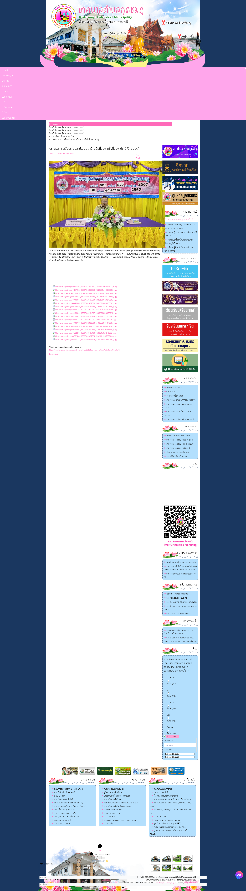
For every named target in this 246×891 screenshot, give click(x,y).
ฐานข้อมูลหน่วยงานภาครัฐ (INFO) (167, 823)
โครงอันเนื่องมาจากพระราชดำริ (166, 795)
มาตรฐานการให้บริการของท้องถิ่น (117, 795)
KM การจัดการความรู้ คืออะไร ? (178, 219)
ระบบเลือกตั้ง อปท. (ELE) (64, 820)
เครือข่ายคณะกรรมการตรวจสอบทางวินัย (120, 820)
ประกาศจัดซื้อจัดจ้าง (174, 395)
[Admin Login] (100, 851)
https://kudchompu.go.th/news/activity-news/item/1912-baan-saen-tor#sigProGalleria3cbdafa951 (84, 350)
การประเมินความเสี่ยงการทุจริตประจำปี (181, 602)
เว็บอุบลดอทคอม (190, 883)
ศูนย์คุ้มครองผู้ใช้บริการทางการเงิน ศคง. (170, 827)
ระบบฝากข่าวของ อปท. (63, 823)
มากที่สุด (170, 677)
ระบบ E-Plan (59, 795)
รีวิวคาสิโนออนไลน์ (142, 842)
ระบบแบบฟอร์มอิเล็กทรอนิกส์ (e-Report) (70, 806)
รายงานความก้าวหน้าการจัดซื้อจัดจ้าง (181, 400)
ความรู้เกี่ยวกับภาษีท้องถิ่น (176, 456)
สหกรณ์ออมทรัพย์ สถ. (113, 799)
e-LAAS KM (109, 816)
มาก (168, 690)
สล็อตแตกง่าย (112, 842)
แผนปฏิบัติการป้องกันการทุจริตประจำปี (181, 562)
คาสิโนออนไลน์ (129, 842)
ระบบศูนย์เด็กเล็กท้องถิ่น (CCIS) (66, 816)
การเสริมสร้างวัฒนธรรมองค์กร (178, 613)
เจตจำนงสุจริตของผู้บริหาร (177, 593)
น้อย (169, 715)
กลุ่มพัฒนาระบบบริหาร (113, 809)
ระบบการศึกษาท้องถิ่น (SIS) (65, 813)
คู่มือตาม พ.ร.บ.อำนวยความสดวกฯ (168, 820)
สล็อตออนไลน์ (102, 842)
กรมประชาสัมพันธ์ (161, 792)
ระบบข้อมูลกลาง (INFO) (63, 799)
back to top (53, 354)
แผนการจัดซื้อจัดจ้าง (174, 387)
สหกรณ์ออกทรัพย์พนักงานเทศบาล (117, 806)
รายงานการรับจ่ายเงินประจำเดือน (179, 439)
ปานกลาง (171, 702)
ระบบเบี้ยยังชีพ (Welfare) (64, 809)
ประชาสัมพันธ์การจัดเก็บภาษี (177, 452)
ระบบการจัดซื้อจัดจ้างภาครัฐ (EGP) (68, 788)
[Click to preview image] (107, 247)
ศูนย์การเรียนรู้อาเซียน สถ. (114, 788)
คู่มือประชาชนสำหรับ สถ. (114, 792)
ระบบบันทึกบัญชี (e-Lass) (64, 792)
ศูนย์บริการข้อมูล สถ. (112, 813)
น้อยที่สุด (170, 727)
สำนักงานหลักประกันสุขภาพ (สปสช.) (68, 802)
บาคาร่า (120, 842)
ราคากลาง (170, 391)
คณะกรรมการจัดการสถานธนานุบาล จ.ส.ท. (121, 802)
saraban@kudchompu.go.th (166, 883)
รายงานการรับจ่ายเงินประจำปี (178, 448)
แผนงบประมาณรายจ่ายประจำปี (178, 435)
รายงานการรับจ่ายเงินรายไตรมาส (179, 443)
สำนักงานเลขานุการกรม (163, 788)
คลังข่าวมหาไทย (160, 816)
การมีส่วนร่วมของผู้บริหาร (176, 597)
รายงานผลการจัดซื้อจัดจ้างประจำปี (180, 419)
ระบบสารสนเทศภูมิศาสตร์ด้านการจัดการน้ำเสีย (172, 799)
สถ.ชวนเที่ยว (109, 823)
